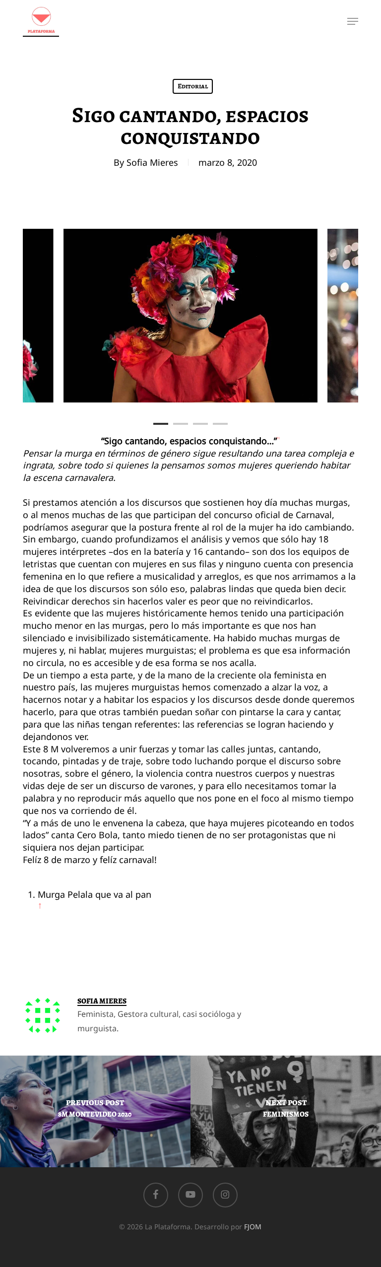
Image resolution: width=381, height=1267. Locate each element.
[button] (352, 21)
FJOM (252, 1226)
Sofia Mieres (152, 162)
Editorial (193, 86)
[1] (278, 437)
